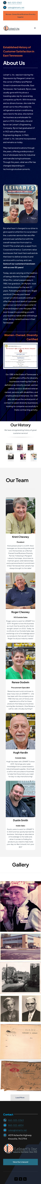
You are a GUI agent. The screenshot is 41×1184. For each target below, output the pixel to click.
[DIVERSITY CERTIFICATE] (20, 343)
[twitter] (20, 1179)
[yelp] (25, 1179)
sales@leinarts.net (16, 7)
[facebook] (16, 1179)
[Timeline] (20, 443)
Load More (20, 1097)
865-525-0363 (15, 2)
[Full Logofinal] (11, 25)
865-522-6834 (16, 1125)
